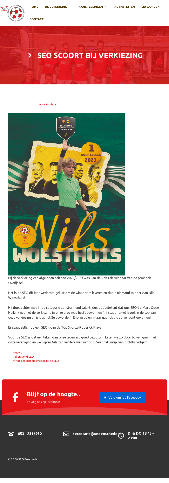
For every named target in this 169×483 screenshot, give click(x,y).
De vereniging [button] (56, 6)
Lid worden (150, 6)
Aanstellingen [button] (91, 6)
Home (33, 6)
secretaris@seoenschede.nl (97, 434)
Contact (36, 19)
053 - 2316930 (30, 434)
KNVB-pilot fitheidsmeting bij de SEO (36, 360)
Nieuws (17, 352)
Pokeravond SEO (23, 356)
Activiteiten (124, 6)
